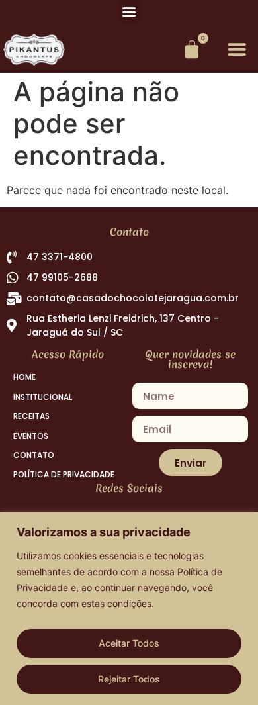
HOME (24, 377)
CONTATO (33, 455)
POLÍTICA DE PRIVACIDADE (63, 474)
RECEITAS (31, 416)
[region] (129, 608)
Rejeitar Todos (129, 678)
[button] (129, 11)
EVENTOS (30, 436)
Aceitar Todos (129, 643)
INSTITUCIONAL (42, 397)
